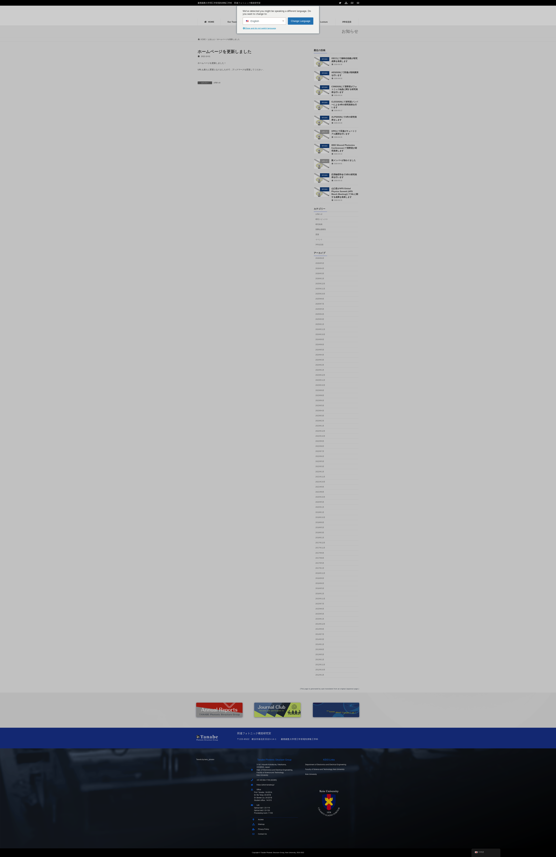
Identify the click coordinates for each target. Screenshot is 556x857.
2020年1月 (320, 507)
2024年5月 (320, 350)
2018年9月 (320, 522)
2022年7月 (320, 451)
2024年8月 (320, 345)
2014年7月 (320, 634)
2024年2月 (320, 365)
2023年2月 (320, 421)
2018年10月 (320, 517)
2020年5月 (320, 502)
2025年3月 (320, 319)
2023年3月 (320, 416)
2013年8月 (320, 649)
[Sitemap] (346, 3)
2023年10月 (320, 385)
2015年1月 (320, 619)
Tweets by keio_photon (205, 759)
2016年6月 (320, 583)
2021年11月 (320, 477)
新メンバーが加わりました (343, 160)
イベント (319, 240)
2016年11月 (320, 573)
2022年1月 (320, 472)
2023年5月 (320, 406)
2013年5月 (320, 654)
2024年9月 (320, 339)
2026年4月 (320, 268)
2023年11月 (320, 380)
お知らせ (217, 83)
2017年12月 (320, 543)
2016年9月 (320, 578)
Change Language (300, 21)
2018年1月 (320, 538)
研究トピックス (322, 219)
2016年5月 (320, 589)
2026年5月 (320, 263)
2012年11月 (320, 665)
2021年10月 (320, 482)
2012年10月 (320, 670)
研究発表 (319, 224)
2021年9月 (320, 487)
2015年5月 (320, 614)
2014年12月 (320, 624)
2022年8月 (320, 446)
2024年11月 (320, 329)
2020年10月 (320, 497)
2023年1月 (320, 426)
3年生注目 (319, 245)
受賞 (317, 234)
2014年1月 (320, 644)
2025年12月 (320, 284)
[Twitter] (340, 3)
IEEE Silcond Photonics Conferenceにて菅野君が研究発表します (344, 148)
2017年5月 (320, 563)
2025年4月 (320, 314)
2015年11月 (320, 599)
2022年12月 (320, 431)
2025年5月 (320, 309)
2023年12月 (320, 375)
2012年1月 (320, 675)
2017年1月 (320, 568)
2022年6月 (320, 456)
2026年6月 (320, 258)
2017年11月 (320, 548)
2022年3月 (320, 467)
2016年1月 (320, 594)
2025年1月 (320, 324)
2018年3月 (320, 533)
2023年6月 (320, 400)
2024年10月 (320, 334)
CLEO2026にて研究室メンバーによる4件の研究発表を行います (344, 104)
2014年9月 (320, 629)
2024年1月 (320, 370)
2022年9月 (320, 441)
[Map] (352, 3)
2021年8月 (320, 492)
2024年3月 (320, 360)
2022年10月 (320, 436)
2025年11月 (320, 289)
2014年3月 (320, 639)
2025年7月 (320, 304)
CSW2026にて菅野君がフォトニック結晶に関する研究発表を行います (344, 89)
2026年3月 (320, 274)
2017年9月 (320, 553)
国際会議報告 (321, 229)
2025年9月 (320, 299)
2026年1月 (320, 279)
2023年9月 (320, 390)
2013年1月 (320, 660)
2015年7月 (320, 604)
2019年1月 (320, 512)
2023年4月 (320, 411)
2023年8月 (320, 395)
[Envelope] (358, 3)
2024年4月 (320, 355)
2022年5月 (320, 461)
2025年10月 (320, 294)
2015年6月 (320, 609)
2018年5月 (320, 527)
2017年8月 (320, 558)
